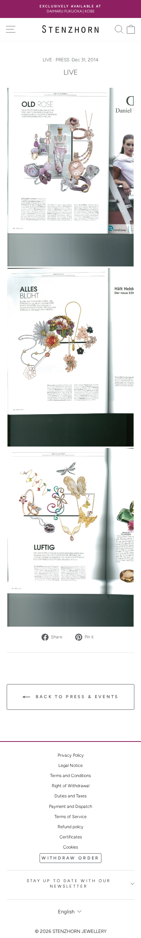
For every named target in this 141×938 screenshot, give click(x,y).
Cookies (70, 847)
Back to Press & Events (76, 696)
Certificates (71, 837)
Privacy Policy (71, 755)
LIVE (47, 60)
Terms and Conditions (70, 775)
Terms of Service (70, 816)
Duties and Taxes (70, 796)
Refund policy (70, 826)
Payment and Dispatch (70, 806)
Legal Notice (70, 765)
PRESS (62, 60)
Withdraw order (70, 858)
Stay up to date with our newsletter (69, 883)
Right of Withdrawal (70, 785)
